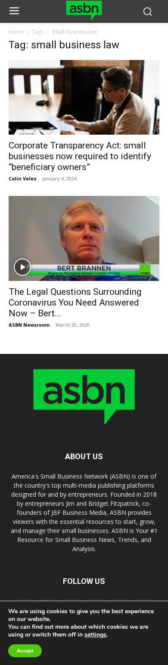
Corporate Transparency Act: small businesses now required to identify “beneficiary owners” (80, 156)
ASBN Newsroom (29, 324)
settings (95, 635)
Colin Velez (23, 178)
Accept (25, 650)
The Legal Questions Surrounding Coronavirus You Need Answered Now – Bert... (75, 302)
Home (16, 31)
